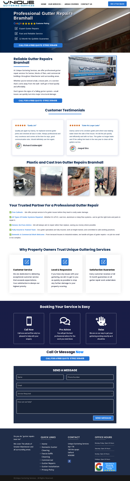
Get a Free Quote (117, 4)
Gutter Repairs (48, 463)
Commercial (47, 460)
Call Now (28, 329)
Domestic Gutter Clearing (49, 449)
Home (44, 444)
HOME (43, 4)
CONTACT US (86, 4)
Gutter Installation (50, 466)
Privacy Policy (48, 469)
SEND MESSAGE (103, 418)
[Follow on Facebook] (69, 461)
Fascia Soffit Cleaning (47, 455)
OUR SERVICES (54, 4)
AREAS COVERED (72, 4)
